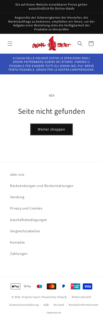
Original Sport (31, 297)
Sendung (17, 197)
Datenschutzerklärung (24, 304)
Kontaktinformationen (83, 304)
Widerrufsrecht (82, 297)
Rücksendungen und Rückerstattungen (41, 185)
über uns (17, 174)
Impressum (53, 312)
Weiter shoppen (51, 129)
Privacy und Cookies (26, 208)
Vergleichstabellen (25, 231)
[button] (10, 43)
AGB (46, 304)
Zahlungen (19, 253)
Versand (59, 304)
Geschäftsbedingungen (28, 220)
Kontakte (17, 242)
